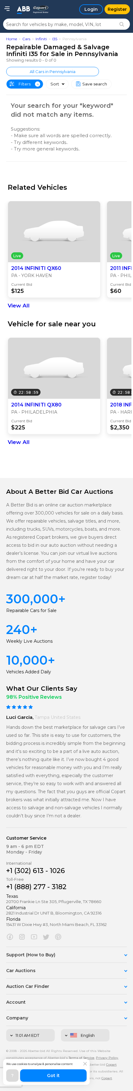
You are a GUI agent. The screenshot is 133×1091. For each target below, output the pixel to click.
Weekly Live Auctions (29, 641)
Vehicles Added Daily (28, 672)
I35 (54, 39)
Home (11, 39)
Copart (106, 1078)
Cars (26, 39)
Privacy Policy (107, 1058)
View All (19, 305)
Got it (53, 1075)
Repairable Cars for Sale (31, 610)
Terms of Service (81, 1058)
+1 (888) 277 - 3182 (36, 887)
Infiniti (41, 39)
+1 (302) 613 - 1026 (35, 871)
